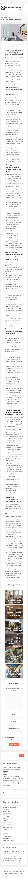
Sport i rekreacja (7, 836)
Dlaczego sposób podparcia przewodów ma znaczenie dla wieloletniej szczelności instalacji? (13, 769)
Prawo (4, 831)
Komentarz (14, 694)
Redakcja (8, 57)
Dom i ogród (7, 17)
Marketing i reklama (7, 822)
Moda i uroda (6, 825)
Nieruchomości (6, 829)
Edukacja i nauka (7, 813)
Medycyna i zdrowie (7, 824)
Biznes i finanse (6, 805)
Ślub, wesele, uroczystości (9, 834)
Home (2, 17)
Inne (4, 818)
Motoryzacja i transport (8, 827)
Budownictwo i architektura (9, 807)
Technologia (6, 838)
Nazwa (14, 714)
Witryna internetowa (14, 728)
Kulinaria (5, 820)
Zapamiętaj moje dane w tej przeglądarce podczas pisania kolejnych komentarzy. (12, 739)
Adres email (14, 721)
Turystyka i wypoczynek (8, 840)
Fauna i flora (6, 816)
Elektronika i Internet (7, 814)
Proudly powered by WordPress (18, 873)
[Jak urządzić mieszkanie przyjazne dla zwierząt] (14, 597)
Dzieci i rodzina (6, 811)
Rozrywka (5, 833)
